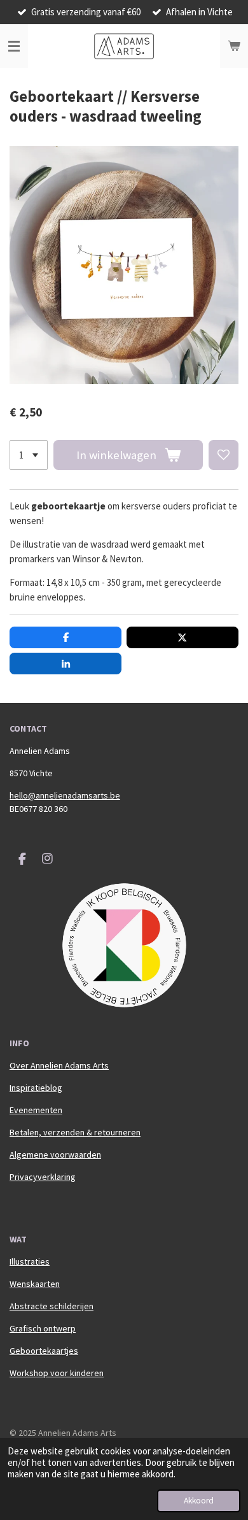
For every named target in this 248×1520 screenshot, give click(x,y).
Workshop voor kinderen (57, 1373)
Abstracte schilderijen (51, 1306)
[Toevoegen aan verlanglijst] (223, 455)
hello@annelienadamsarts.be (65, 795)
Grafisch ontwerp (43, 1328)
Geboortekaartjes (44, 1350)
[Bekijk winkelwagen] (234, 46)
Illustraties (30, 1261)
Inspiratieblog (36, 1087)
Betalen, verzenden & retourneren (75, 1132)
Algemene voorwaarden (55, 1154)
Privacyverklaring (43, 1177)
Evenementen (36, 1110)
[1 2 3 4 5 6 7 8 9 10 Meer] (29, 455)
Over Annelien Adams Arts (59, 1065)
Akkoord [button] (199, 1500)
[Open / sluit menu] (14, 46)
